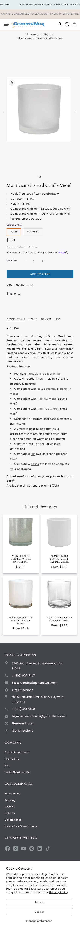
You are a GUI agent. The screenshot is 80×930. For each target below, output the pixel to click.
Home (34, 34)
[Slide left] (4, 111)
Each (13, 231)
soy (40, 388)
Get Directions (22, 690)
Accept (39, 902)
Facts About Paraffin (18, 772)
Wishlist (10, 806)
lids (33, 454)
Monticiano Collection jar (44, 373)
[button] (60, 24)
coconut (49, 388)
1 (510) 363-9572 (23, 709)
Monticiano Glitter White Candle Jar (21, 558)
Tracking (10, 800)
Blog (7, 765)
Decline (39, 911)
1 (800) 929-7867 (23, 675)
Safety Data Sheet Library (21, 826)
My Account (12, 793)
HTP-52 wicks (47, 398)
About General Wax (17, 752)
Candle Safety (14, 819)
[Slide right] (76, 111)
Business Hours (23, 723)
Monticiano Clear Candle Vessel (59, 619)
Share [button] (11, 293)
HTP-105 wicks (48, 408)
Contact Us (12, 759)
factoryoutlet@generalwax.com (34, 682)
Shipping (11, 247)
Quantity (12, 260)
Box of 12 (33, 231)
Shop (46, 34)
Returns (10, 813)
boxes (35, 464)
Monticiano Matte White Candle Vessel (59, 558)
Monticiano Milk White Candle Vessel (21, 620)
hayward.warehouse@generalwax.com (39, 716)
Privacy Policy (58, 892)
